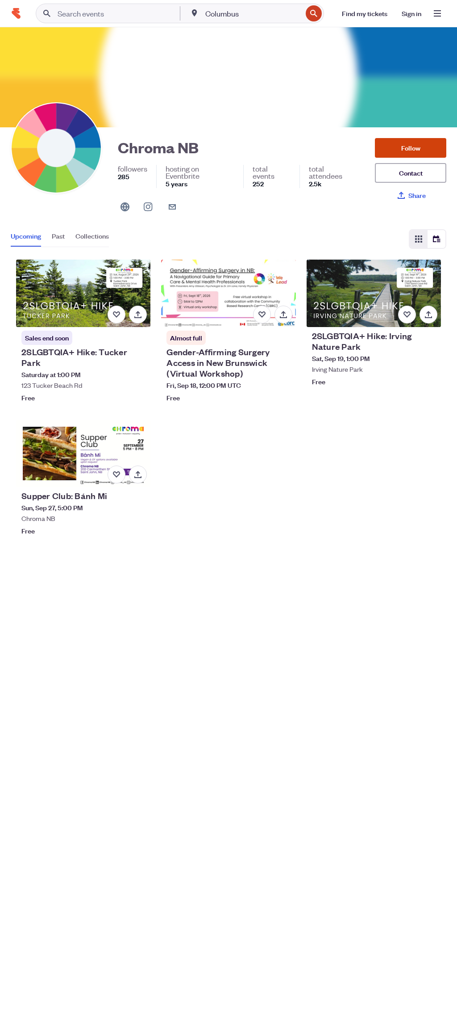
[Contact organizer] (172, 207)
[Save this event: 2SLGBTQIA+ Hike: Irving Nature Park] (407, 314)
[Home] (16, 13)
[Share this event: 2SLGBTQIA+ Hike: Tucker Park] (138, 314)
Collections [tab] (92, 235)
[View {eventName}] (83, 293)
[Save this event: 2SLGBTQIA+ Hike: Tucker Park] (116, 314)
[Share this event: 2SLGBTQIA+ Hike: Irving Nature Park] (428, 314)
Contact (411, 172)
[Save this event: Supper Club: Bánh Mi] (116, 474)
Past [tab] (58, 235)
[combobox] (253, 13)
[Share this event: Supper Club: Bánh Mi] (138, 474)
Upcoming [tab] (26, 235)
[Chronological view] (436, 239)
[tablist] (60, 239)
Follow (410, 147)
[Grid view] (419, 239)
